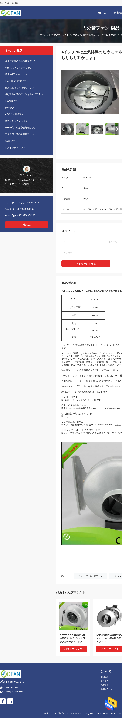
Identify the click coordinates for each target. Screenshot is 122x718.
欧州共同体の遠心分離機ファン (20, 61)
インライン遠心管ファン (90, 576)
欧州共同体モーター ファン (18, 67)
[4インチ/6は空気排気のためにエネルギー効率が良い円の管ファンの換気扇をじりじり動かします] (90, 91)
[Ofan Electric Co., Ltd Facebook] (3, 701)
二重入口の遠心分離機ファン (19, 134)
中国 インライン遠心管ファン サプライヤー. (63, 713)
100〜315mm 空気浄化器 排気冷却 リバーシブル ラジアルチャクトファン (72, 638)
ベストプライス (73, 649)
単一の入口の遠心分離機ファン (20, 127)
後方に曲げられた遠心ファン (19, 87)
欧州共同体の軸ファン (16, 74)
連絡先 (26, 224)
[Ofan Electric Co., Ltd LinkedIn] (10, 701)
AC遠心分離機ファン (15, 114)
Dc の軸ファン (12, 101)
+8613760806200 (26, 215)
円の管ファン (55, 34)
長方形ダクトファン (15, 147)
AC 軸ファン (11, 141)
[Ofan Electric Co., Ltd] (10, 12)
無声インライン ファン (16, 121)
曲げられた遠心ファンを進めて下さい (24, 94)
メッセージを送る (86, 263)
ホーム (43, 34)
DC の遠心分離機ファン (16, 81)
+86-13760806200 (24, 209)
